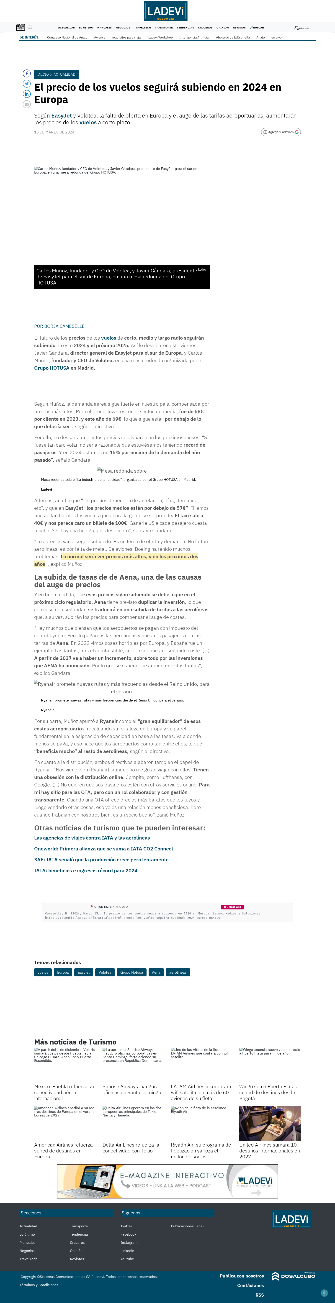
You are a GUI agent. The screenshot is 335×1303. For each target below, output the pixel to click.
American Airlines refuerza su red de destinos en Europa (63, 1150)
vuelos (88, 122)
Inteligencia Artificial (194, 37)
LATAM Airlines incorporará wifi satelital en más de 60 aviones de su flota (201, 1092)
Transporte (164, 27)
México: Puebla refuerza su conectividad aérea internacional (64, 1092)
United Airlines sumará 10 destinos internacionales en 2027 (269, 1150)
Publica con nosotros (242, 1276)
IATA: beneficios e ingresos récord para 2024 (85, 870)
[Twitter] (27, 84)
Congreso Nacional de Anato (67, 37)
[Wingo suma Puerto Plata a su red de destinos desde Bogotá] (270, 1065)
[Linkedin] (27, 94)
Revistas (239, 27)
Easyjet (84, 972)
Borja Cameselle (64, 326)
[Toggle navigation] (29, 27)
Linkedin (127, 1250)
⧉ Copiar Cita (232, 907)
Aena (156, 972)
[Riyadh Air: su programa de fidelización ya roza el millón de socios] (201, 1123)
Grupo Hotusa (131, 972)
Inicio (43, 74)
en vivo (276, 37)
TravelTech (142, 27)
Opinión (222, 27)
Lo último (86, 27)
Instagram (129, 1242)
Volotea (105, 972)
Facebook (128, 1234)
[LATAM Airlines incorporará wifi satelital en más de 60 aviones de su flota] (201, 1065)
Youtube (127, 1259)
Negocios (123, 27)
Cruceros (205, 27)
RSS (259, 1295)
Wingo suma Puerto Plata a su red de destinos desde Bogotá (269, 1092)
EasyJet (61, 115)
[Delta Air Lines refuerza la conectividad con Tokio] (133, 1123)
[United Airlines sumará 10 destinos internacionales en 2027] (270, 1123)
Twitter (126, 1226)
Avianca (99, 37)
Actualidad (66, 27)
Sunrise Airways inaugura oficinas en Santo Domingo (132, 1089)
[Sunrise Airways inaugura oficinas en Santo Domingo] (133, 1065)
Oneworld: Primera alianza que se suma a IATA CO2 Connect (103, 848)
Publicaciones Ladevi (188, 1226)
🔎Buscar (257, 27)
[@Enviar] (27, 104)
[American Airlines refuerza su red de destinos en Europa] (65, 1123)
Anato (260, 37)
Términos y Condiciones (39, 1285)
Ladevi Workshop (160, 37)
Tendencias (185, 27)
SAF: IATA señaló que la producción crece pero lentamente (101, 859)
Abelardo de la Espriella (233, 37)
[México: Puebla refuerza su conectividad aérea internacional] (65, 1065)
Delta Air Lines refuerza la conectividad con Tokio (131, 1147)
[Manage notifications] (324, 1293)
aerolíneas (178, 972)
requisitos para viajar (127, 37)
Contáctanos (250, 1285)
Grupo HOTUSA (52, 367)
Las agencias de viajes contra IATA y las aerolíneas (92, 837)
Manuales (104, 27)
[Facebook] (27, 73)
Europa (63, 972)
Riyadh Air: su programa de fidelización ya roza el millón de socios (201, 1150)
